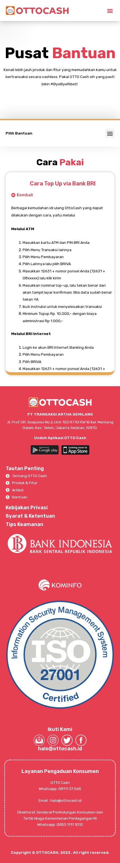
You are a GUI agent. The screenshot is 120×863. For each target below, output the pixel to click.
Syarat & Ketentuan (30, 516)
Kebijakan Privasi (27, 507)
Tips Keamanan (24, 524)
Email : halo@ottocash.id (60, 800)
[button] (109, 10)
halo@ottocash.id (60, 749)
